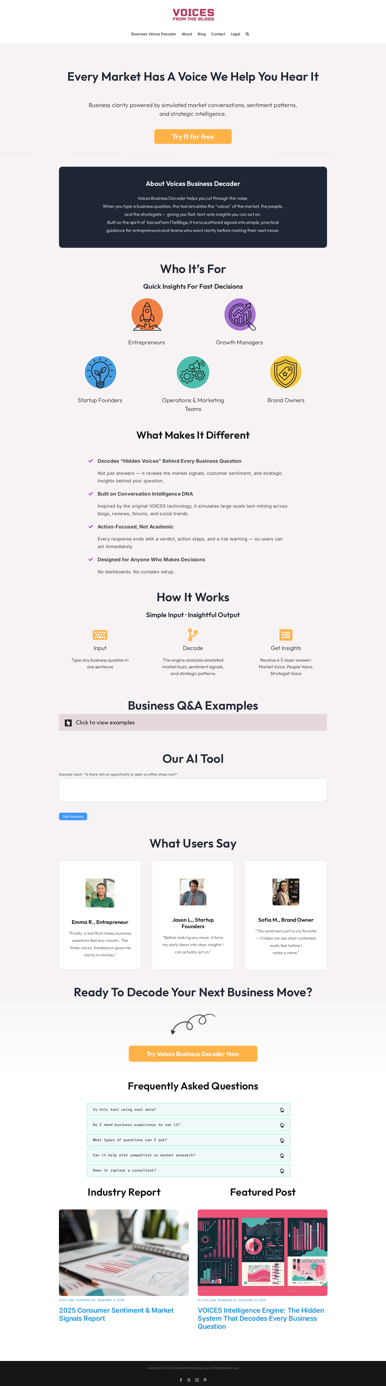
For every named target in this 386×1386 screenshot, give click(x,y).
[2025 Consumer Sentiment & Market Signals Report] (124, 1212)
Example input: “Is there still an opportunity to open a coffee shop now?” (118, 774)
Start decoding (73, 816)
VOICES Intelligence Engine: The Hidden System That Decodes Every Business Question (261, 1318)
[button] (247, 33)
